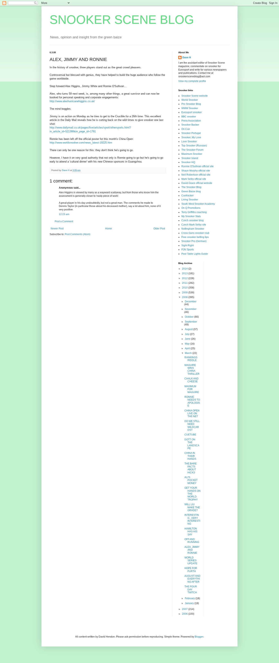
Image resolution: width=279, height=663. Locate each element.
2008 (185, 297)
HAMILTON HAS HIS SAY (190, 531)
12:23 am (64, 214)
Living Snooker (189, 199)
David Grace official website (196, 183)
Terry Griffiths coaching (194, 212)
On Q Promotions (190, 208)
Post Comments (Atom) (77, 234)
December (190, 301)
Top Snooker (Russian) (194, 145)
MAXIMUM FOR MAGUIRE (191, 389)
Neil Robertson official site (195, 174)
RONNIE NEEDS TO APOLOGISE (192, 401)
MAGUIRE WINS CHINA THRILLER (192, 369)
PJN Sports (187, 249)
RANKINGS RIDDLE (190, 359)
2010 (185, 287)
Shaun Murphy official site (195, 170)
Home (108, 228)
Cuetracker (187, 195)
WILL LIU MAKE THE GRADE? (192, 507)
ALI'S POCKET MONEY (191, 480)
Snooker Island (189, 158)
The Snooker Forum (192, 149)
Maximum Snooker (191, 153)
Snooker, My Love (191, 137)
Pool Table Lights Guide (194, 253)
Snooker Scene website (194, 95)
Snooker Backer (190, 124)
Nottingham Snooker (192, 228)
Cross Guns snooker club (195, 233)
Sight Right (187, 245)
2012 (185, 278)
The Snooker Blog (191, 187)
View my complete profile (192, 81)
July (187, 334)
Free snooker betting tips (195, 237)
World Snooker (189, 99)
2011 (185, 283)
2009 (185, 292)
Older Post (159, 228)
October (189, 316)
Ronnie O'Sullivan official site (197, 166)
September (191, 321)
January (189, 603)
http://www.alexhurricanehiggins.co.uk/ (72, 101)
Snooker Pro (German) (193, 241)
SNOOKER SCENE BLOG (122, 20)
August (189, 329)
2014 (185, 268)
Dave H (186, 57)
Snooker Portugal (191, 133)
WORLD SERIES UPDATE (190, 560)
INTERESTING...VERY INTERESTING (192, 519)
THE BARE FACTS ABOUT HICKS (190, 468)
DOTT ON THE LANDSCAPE (191, 444)
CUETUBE (190, 434)
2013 (185, 273)
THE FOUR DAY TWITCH (190, 589)
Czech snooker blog (192, 220)
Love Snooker (189, 141)
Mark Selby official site (193, 179)
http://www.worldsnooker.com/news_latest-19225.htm (81, 142)
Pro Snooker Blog (191, 104)
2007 (185, 609)
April (188, 348)
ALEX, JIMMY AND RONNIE (192, 550)
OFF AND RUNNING (191, 541)
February (190, 598)
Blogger (199, 636)
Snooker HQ (188, 162)
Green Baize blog (191, 191)
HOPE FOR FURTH (190, 569)
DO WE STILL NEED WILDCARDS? (192, 425)
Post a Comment (64, 221)
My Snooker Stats (191, 216)
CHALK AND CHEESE (191, 380)
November (190, 309)
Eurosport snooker (191, 112)
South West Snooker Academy (198, 203)
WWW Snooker (189, 108)
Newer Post (57, 228)
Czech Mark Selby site (193, 224)
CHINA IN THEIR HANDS (190, 456)
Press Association (191, 120)
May (187, 343)
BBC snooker (188, 116)
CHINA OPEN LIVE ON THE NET (192, 413)
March (188, 353)
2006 (185, 613)
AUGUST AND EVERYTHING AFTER (192, 579)
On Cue (185, 129)
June (188, 338)
